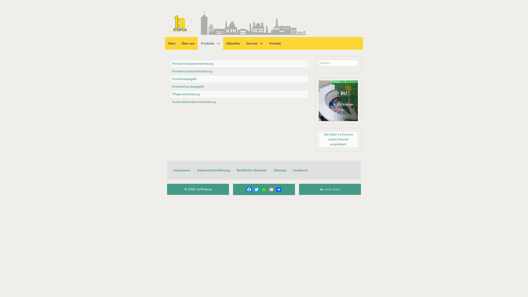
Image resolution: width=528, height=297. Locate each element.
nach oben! (331, 189)
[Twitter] (256, 189)
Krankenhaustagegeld (188, 86)
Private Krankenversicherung (192, 64)
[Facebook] (249, 189)
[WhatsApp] (264, 189)
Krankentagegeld (184, 79)
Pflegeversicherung (186, 94)
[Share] (279, 189)
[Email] (271, 189)
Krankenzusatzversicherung (192, 71)
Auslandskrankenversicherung (194, 102)
